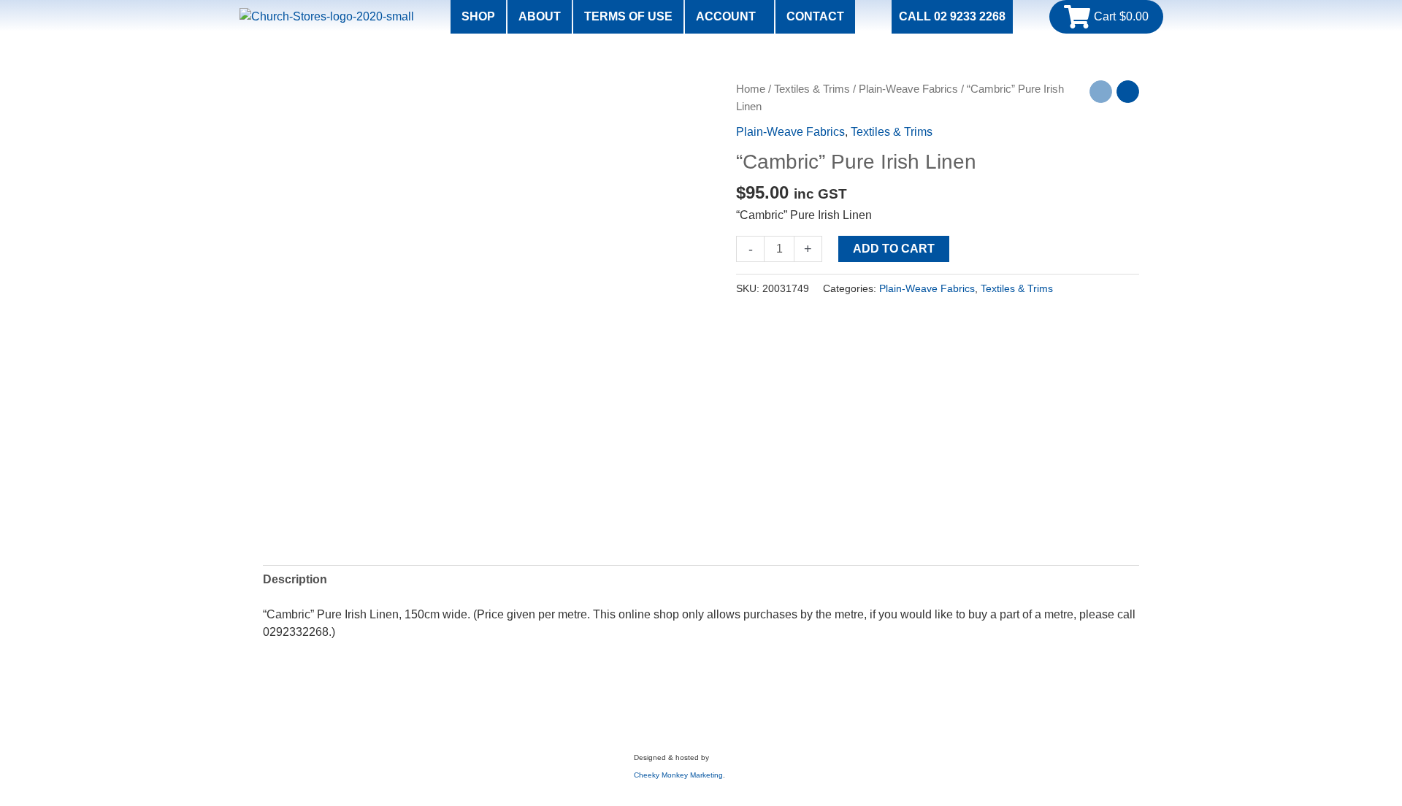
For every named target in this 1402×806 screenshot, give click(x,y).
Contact (815, 16)
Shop (478, 16)
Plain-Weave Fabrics (908, 89)
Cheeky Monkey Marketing (678, 775)
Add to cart (894, 248)
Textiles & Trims (812, 89)
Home (750, 89)
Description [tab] (295, 579)
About (539, 16)
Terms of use (628, 16)
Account (726, 16)
